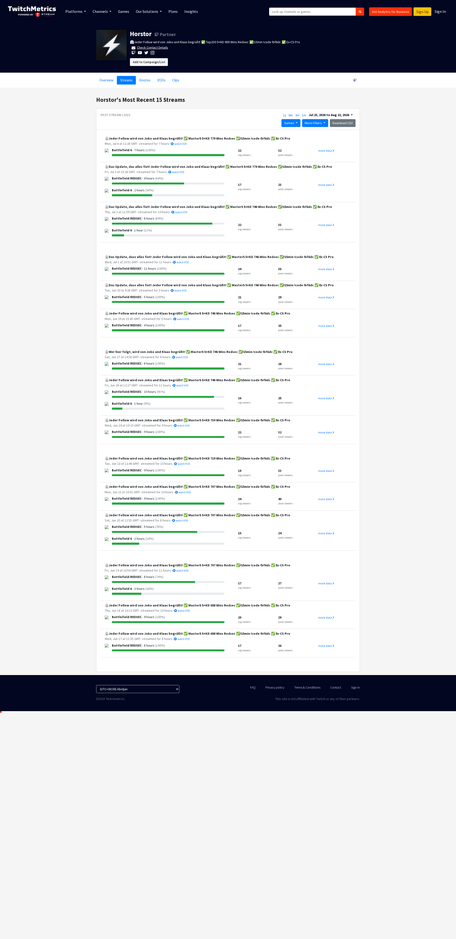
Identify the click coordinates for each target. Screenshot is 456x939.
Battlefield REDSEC (127, 178)
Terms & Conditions (307, 687)
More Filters (314, 123)
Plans (173, 11)
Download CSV (342, 123)
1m (304, 115)
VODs (161, 80)
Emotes (145, 80)
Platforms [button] (74, 11)
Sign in (355, 687)
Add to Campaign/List (149, 62)
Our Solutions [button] (147, 11)
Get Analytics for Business (390, 11)
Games (123, 11)
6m (291, 115)
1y (284, 115)
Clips (175, 80)
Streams (126, 80)
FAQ (253, 687)
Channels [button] (101, 11)
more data (325, 150)
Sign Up (422, 11)
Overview (107, 80)
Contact (335, 687)
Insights (191, 11)
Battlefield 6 (122, 150)
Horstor (141, 33)
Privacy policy (275, 687)
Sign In (440, 11)
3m (297, 115)
